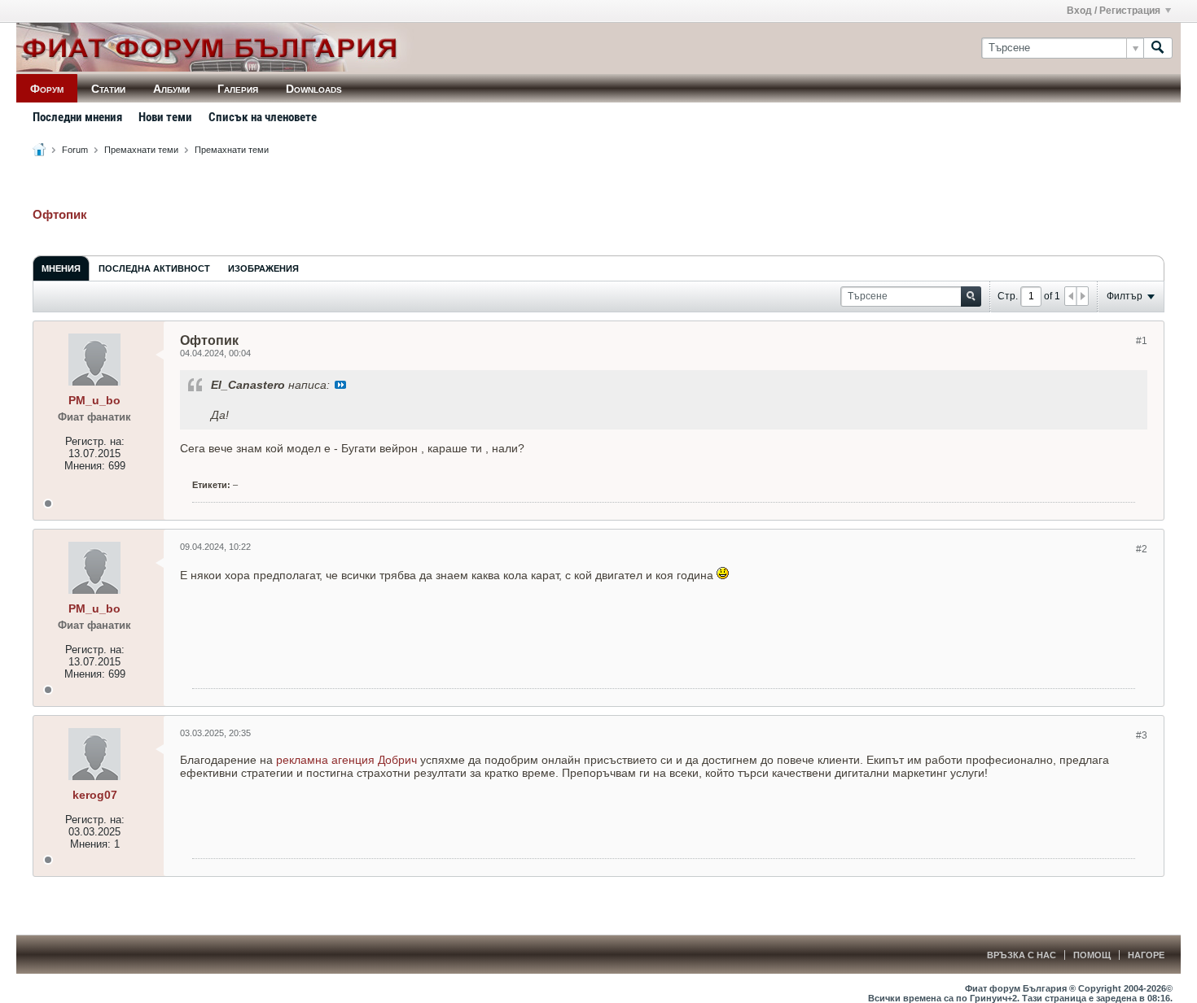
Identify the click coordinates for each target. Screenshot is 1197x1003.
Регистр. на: (95, 441)
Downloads (314, 88)
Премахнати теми (141, 150)
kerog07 (94, 794)
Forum (75, 150)
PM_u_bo (94, 400)
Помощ (1092, 955)
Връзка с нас (1021, 955)
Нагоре (1146, 955)
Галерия (237, 88)
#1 (1141, 341)
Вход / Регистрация (1113, 10)
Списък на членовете (262, 117)
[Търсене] (1158, 48)
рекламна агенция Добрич (346, 759)
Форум (47, 88)
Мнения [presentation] (61, 268)
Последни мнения (77, 117)
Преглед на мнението (340, 385)
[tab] (61, 268)
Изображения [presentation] (263, 268)
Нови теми (165, 117)
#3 (1141, 735)
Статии (108, 88)
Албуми (171, 88)
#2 (1141, 549)
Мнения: (84, 466)
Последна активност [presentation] (154, 268)
